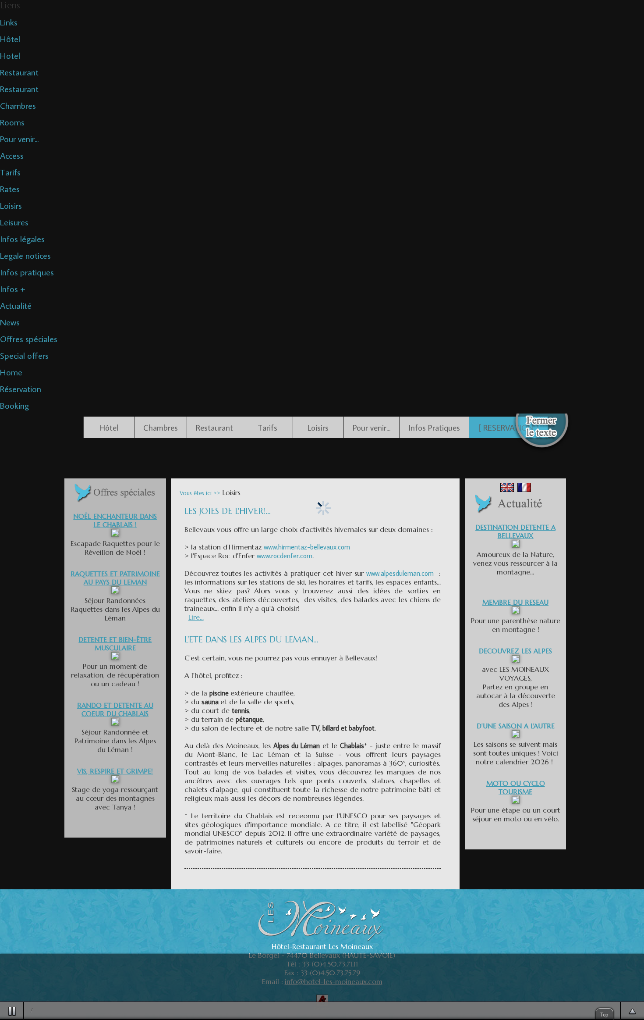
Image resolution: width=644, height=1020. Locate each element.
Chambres (18, 105)
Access (12, 155)
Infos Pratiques (434, 427)
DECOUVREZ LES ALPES (515, 651)
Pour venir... (19, 138)
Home (11, 372)
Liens (10, 5)
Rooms (12, 122)
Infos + (12, 288)
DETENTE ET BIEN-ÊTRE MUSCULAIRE (115, 643)
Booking (14, 405)
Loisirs (11, 205)
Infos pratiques (27, 272)
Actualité (16, 305)
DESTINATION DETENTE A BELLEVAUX (515, 531)
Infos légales (22, 238)
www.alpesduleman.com (400, 573)
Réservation (20, 388)
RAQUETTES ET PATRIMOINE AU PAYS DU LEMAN (115, 578)
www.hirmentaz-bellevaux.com (307, 546)
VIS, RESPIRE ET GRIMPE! (115, 771)
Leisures (14, 222)
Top (604, 1014)
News (10, 322)
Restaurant (19, 72)
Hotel (10, 55)
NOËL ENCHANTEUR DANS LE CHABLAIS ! (115, 520)
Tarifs (10, 172)
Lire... (196, 617)
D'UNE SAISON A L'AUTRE (516, 726)
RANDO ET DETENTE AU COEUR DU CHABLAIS (115, 709)
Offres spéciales (28, 338)
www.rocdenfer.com (284, 555)
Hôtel (10, 38)
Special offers (24, 355)
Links (9, 22)
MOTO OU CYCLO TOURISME (515, 787)
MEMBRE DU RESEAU (515, 602)
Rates (10, 188)
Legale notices (25, 255)
